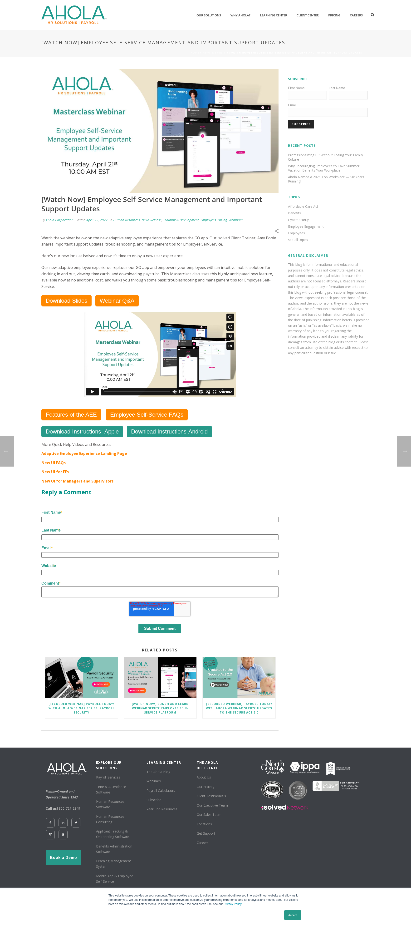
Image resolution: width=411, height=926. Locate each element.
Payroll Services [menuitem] (108, 777)
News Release (151, 220)
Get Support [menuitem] (206, 833)
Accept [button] (292, 915)
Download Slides (66, 300)
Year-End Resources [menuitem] (162, 809)
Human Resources (126, 220)
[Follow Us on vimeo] (50, 834)
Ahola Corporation (59, 220)
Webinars (236, 220)
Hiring (222, 220)
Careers (356, 15)
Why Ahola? (240, 15)
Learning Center (273, 15)
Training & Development (181, 220)
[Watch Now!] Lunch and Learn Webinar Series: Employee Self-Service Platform (160, 708)
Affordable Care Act (303, 206)
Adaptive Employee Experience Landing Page (84, 453)
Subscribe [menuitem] (154, 800)
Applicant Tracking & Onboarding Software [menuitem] (112, 834)
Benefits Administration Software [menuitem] (114, 849)
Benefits (294, 213)
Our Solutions (208, 15)
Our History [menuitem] (205, 786)
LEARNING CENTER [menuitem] (164, 762)
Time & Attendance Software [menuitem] (111, 789)
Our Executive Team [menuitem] (212, 805)
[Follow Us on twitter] (75, 822)
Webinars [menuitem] (154, 781)
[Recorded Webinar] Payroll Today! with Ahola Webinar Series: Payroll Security (82, 708)
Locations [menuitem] (204, 824)
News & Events (214, 52)
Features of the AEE (71, 414)
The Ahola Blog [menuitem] (158, 771)
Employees (208, 220)
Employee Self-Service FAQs (146, 414)
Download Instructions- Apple (82, 431)
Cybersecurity (298, 220)
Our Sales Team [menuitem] (209, 814)
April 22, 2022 (97, 220)
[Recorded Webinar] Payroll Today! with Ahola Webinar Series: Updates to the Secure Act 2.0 (239, 708)
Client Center (308, 15)
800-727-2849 (69, 808)
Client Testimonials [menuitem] (211, 796)
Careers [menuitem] (203, 842)
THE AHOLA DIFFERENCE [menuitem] (207, 765)
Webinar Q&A (117, 300)
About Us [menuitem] (204, 777)
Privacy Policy (233, 904)
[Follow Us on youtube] (63, 834)
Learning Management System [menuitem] (113, 864)
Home (195, 52)
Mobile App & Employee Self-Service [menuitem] (114, 879)
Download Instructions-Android (169, 431)
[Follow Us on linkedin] (63, 822)
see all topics (298, 240)
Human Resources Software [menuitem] (110, 804)
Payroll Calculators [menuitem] (161, 790)
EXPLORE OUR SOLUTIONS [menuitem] (109, 765)
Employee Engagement (306, 226)
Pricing (334, 15)
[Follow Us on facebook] (50, 822)
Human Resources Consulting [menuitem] (110, 819)
